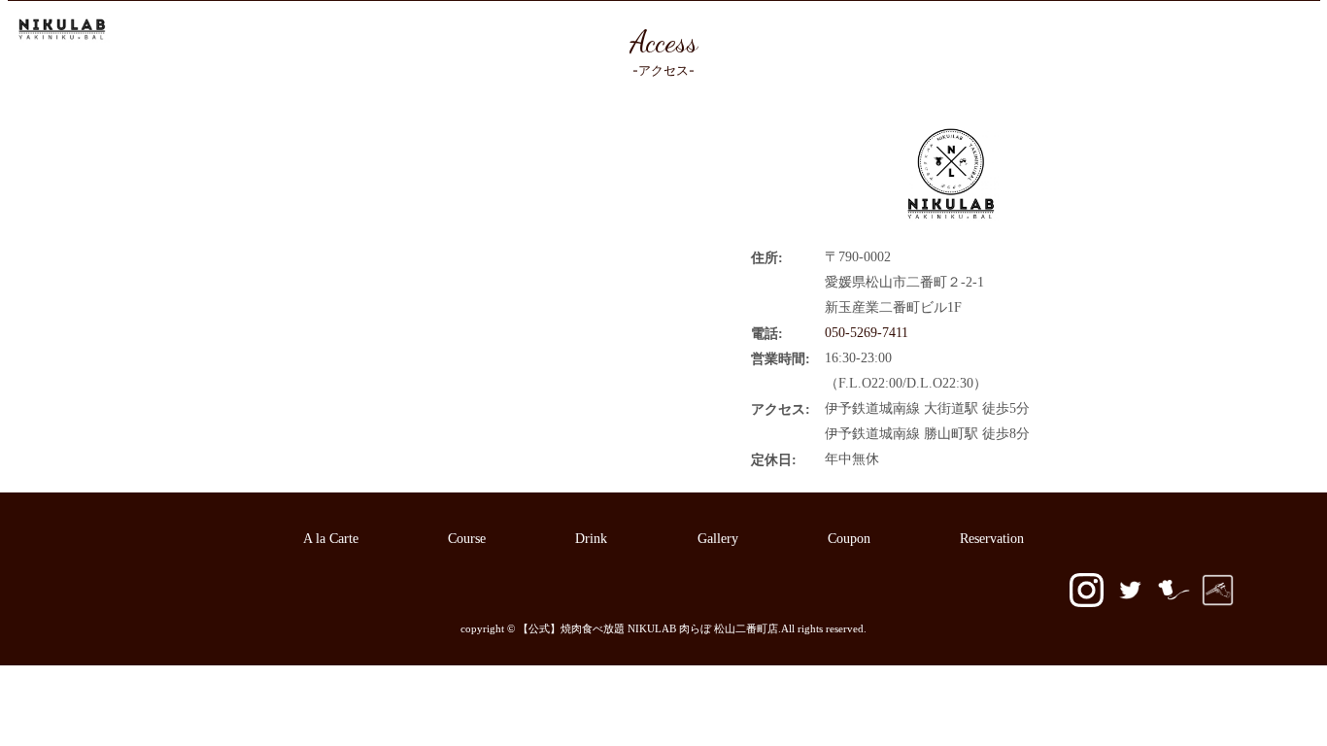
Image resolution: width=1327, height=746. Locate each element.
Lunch (757, 30)
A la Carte (604, 30)
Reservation (1120, 30)
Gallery (894, 30)
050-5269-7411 (1255, 30)
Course (686, 30)
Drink (824, 30)
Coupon (971, 30)
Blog (1040, 30)
